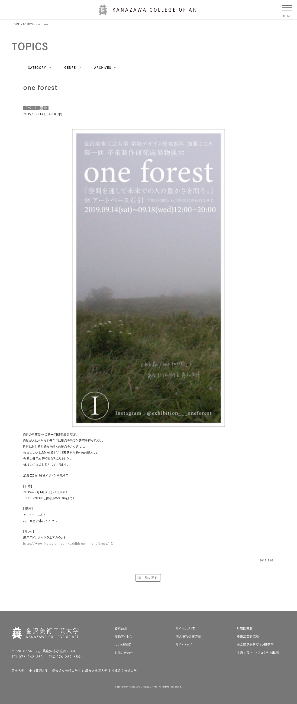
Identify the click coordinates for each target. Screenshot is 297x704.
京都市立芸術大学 (94, 670)
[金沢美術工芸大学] (148, 13)
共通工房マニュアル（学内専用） (258, 652)
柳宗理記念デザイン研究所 (255, 644)
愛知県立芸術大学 (65, 670)
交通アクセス (123, 636)
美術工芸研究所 (248, 636)
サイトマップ (184, 644)
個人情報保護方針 (188, 636)
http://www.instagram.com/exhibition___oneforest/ (66, 543)
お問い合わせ (124, 652)
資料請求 (121, 628)
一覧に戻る (149, 577)
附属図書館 (245, 628)
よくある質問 (123, 644)
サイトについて (185, 628)
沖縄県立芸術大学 (124, 670)
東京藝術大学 (38, 670)
